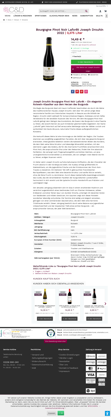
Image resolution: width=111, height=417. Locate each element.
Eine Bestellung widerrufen (55, 341)
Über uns (63, 364)
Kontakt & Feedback (68, 368)
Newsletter (64, 361)
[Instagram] (86, 91)
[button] (107, 413)
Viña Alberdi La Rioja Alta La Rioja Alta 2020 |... (69, 306)
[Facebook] (72, 91)
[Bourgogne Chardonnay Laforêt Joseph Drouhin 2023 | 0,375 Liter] (45, 296)
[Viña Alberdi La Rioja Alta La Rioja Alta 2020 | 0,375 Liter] (69, 296)
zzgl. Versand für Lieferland (87, 45)
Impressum (64, 371)
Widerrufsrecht (39, 361)
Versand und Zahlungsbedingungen (42, 356)
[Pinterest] (77, 91)
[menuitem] (101, 6)
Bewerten (94, 75)
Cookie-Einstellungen (69, 355)
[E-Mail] (81, 91)
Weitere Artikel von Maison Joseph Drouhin (53, 273)
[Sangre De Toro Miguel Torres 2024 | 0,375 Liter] (94, 296)
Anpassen (51, 413)
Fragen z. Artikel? (80, 75)
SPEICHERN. (93, 406)
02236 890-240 (11, 362)
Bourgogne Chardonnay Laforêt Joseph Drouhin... (45, 306)
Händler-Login (66, 358)
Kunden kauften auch (46, 278)
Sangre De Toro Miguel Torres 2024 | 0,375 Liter (94, 306)
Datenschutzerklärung (42, 364)
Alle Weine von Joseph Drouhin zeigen (88, 69)
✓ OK (61, 413)
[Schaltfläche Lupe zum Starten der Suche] (86, 11)
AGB (34, 368)
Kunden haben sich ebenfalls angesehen (58, 283)
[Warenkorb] (105, 11)
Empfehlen (77, 78)
